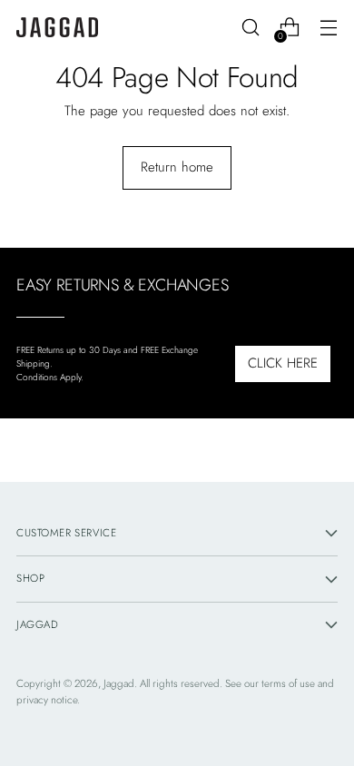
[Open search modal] (250, 27)
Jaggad (118, 683)
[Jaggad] (57, 27)
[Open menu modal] (328, 27)
